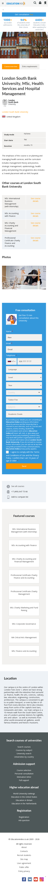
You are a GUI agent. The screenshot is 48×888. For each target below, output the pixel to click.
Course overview (10, 66)
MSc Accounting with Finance (24, 545)
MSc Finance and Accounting (24, 651)
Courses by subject (24, 750)
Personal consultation (24, 773)
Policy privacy (24, 871)
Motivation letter (24, 777)
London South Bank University (15, 112)
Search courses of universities (24, 740)
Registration (24, 810)
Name (9, 331)
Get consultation (24, 14)
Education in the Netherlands (24, 803)
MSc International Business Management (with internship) (24, 530)
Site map (24, 859)
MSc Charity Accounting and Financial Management (24, 560)
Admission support (24, 764)
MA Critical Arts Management (24, 637)
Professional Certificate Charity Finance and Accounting (24, 576)
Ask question (24, 820)
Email (9, 343)
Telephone (11, 355)
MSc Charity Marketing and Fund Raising (24, 609)
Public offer (24, 867)
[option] (24, 277)
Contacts (24, 851)
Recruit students (24, 855)
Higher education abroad (24, 787)
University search (24, 753)
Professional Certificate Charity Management (24, 592)
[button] (3, 9)
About (24, 847)
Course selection (24, 770)
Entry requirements (29, 66)
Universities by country (24, 757)
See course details (35, 199)
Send (24, 466)
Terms (36, 452)
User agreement (24, 863)
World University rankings (24, 793)
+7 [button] (12, 361)
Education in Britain (24, 800)
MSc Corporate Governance (24, 624)
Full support (24, 780)
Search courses (24, 747)
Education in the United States (24, 797)
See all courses (17, 486)
